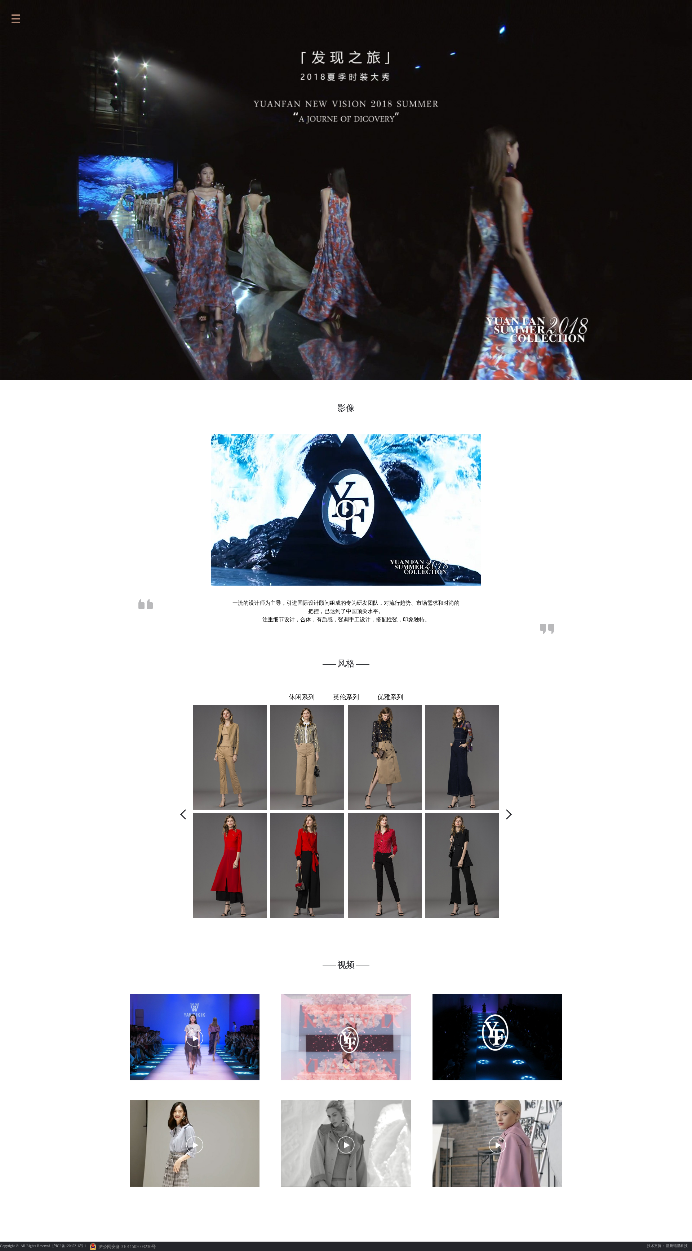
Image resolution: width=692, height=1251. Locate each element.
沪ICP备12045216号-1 (69, 1246)
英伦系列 (346, 697)
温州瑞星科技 (677, 1246)
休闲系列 (302, 697)
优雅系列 (390, 697)
